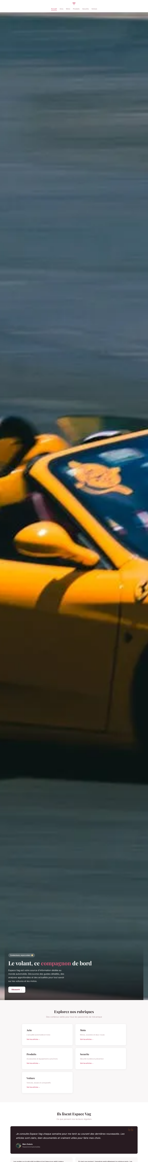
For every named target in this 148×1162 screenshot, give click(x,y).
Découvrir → (17, 989)
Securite (85, 9)
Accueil (54, 9)
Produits (76, 9)
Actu (61, 9)
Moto (68, 9)
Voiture (94, 9)
